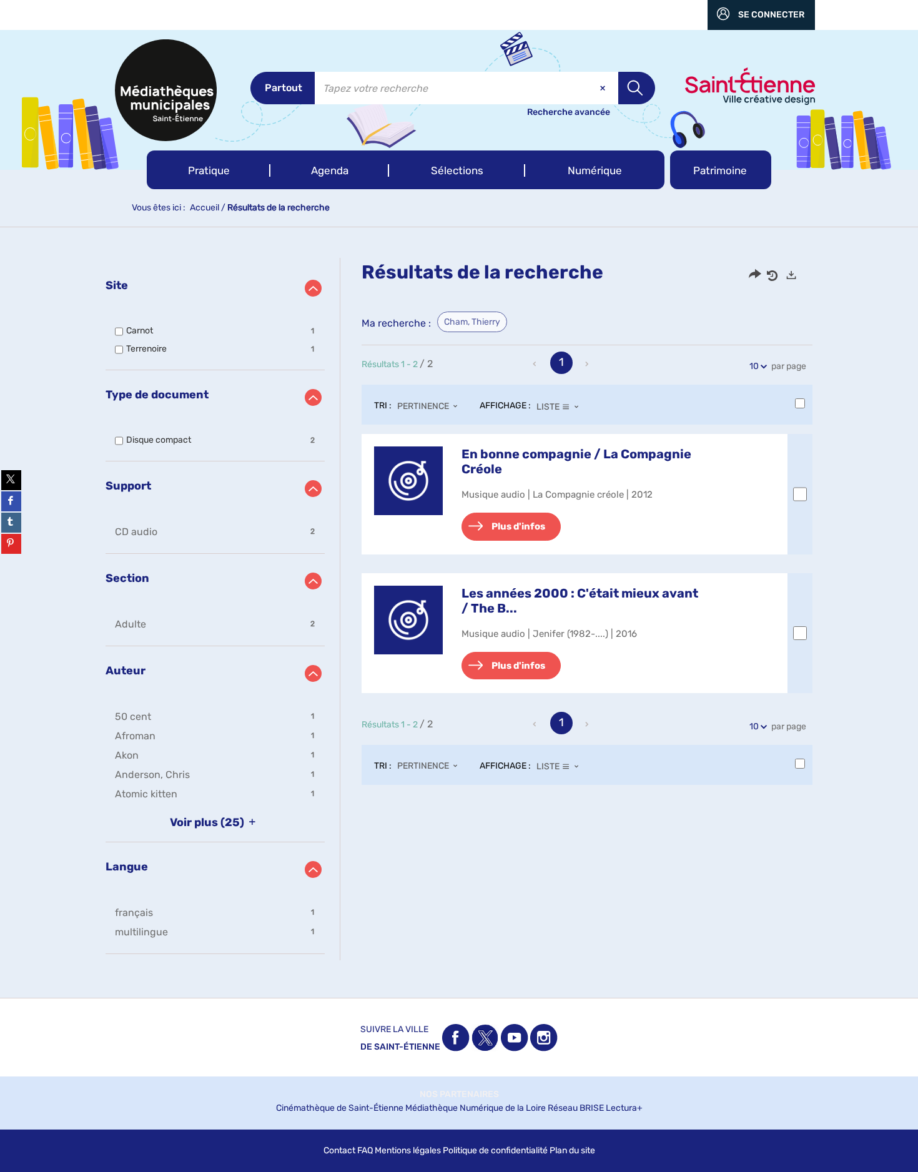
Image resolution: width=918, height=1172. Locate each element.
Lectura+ (624, 1108)
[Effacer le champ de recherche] (604, 88)
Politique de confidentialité (495, 1150)
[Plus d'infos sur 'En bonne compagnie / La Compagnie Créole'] (408, 480)
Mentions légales (408, 1150)
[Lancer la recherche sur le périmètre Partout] (636, 88)
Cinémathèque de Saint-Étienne (339, 1108)
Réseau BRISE (576, 1108)
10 (754, 366)
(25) (208, 822)
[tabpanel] (459, 609)
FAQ (365, 1150)
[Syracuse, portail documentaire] (166, 90)
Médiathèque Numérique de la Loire (475, 1108)
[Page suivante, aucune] (588, 364)
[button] (208, 169)
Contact (339, 1150)
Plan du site (572, 1150)
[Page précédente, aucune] (536, 364)
